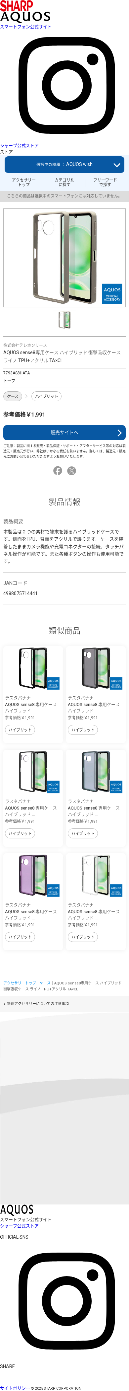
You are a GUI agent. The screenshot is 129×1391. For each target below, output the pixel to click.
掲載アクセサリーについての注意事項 (38, 1004)
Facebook (59, 471)
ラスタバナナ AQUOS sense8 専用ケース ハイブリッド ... (31, 704)
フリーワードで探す (105, 182)
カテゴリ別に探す (64, 182)
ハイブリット (46, 396)
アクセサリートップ (24, 182)
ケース (13, 396)
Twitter (72, 471)
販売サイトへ (64, 432)
